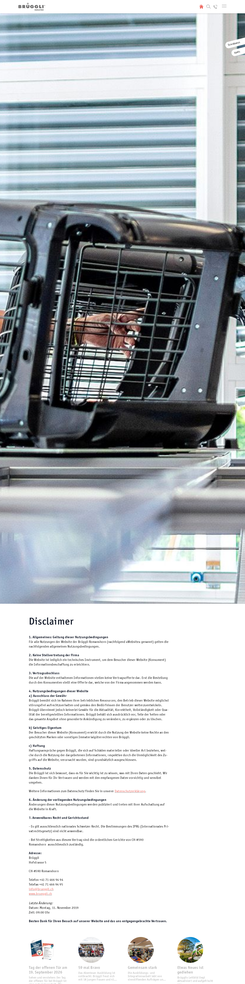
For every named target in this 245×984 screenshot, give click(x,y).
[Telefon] (216, 6)
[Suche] (208, 6)
